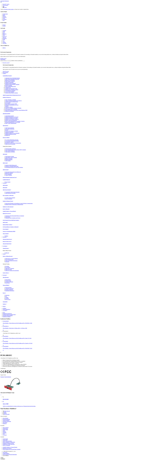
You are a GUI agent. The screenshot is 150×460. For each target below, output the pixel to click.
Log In (8, 4)
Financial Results (8, 287)
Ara (3, 6)
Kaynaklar (7, 266)
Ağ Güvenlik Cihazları (9, 141)
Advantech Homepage (4, 0)
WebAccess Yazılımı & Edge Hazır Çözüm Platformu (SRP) (16, 110)
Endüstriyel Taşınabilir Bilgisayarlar (11, 166)
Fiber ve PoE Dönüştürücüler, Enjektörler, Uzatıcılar (14, 121)
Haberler (4, 431)
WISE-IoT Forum (8, 269)
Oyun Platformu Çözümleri (10, 90)
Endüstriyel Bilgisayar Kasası (10, 134)
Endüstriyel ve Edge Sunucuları (8, 206)
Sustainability (5, 301)
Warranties (7, 261)
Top (2, 457)
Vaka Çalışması (5, 427)
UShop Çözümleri (8, 175)
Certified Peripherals (6, 179)
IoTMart (4, 308)
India (4, 32)
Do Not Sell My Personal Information (10, 454)
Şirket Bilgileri (8, 279)
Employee (5, 423)
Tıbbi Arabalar (8, 160)
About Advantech (5, 277)
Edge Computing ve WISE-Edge (8, 195)
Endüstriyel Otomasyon (7, 97)
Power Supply (7, 181)
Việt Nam (4, 43)
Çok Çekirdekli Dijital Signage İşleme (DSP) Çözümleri (15, 149)
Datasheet (2, 376)
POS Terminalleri (8, 174)
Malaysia (4, 37)
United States (5, 13)
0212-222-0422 (6, 414)
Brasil (4, 14)
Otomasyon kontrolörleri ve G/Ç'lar (11, 104)
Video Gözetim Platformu (10, 150)
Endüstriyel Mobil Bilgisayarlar (11, 165)
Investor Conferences (9, 289)
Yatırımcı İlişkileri (6, 285)
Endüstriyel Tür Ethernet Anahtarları (12, 119)
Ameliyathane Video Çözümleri (11, 157)
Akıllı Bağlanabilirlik (6, 113)
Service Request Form (9, 259)
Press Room (7, 282)
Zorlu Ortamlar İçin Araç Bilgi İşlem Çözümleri (11, 220)
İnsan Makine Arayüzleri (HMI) (11, 103)
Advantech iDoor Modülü (7, 315)
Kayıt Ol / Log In (6, 62)
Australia (4, 30)
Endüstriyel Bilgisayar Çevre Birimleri (12, 133)
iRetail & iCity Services (7, 213)
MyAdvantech (5, 5)
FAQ (4, 433)
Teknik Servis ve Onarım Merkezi (11, 258)
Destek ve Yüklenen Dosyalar (8, 256)
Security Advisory (6, 272)
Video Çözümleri (5, 233)
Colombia (4, 19)
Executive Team (8, 280)
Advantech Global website (9, 9)
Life (6, 296)
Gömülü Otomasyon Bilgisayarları (11, 101)
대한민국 (5, 36)
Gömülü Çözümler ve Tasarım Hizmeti (9, 211)
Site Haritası (5, 452)
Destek (4, 253)
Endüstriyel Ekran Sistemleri (10, 83)
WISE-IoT (7, 252)
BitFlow (6, 235)
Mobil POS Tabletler (9, 173)
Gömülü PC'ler (8, 87)
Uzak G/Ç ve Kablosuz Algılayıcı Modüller (13, 108)
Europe (4, 24)
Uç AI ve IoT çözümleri (9, 91)
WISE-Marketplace (6, 309)
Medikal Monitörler (8, 159)
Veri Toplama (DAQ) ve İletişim (11, 109)
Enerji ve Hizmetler (6, 445)
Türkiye (5, 7)
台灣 (4, 39)
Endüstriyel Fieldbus (6, 316)
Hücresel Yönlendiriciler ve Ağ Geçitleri (12, 122)
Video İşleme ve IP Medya (10, 151)
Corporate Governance (9, 288)
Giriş (4, 312)
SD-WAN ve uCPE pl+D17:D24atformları (13, 142)
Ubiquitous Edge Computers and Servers (12, 217)
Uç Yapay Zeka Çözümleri (10, 197)
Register (2, 58)
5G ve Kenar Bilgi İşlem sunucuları (11, 139)
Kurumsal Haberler (6, 419)
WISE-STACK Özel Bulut (10, 144)
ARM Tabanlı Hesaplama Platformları (12, 79)
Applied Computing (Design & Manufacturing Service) (12, 95)
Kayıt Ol (4, 4)
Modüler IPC (7, 135)
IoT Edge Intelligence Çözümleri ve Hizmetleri (10, 226)
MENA (4, 47)
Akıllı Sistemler (5, 125)
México (4, 16)
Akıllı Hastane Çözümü (9, 156)
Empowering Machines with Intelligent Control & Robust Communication (19, 203)
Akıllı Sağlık (5, 154)
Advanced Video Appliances (10, 148)
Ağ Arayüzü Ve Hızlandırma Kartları (12, 140)
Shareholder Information (9, 290)
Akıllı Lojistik (5, 222)
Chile (4, 18)
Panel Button (2, 59)
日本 (4, 34)
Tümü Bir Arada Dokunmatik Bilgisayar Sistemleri (14, 215)
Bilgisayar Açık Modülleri (10, 80)
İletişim (4, 306)
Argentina (5, 17)
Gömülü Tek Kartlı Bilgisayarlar (11, 88)
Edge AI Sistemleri (8, 198)
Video (4, 430)
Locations (7, 298)
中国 (4, 31)
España (4, 25)
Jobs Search (5, 422)
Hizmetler (4, 236)
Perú (4, 20)
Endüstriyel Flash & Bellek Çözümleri (12, 84)
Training (6, 297)
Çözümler (4, 183)
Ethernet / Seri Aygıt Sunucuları (11, 120)
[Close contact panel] (0, 394)
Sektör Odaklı (5, 429)
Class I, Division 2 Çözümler (10, 99)
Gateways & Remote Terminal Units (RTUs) (13, 100)
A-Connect (5, 310)
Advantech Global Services (7, 239)
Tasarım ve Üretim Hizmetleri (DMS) (9, 231)
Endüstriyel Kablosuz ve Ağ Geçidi (11, 116)
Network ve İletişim (6, 137)
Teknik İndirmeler (7, 376)
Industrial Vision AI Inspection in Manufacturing (14, 204)
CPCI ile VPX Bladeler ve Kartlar (11, 131)
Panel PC (7, 105)
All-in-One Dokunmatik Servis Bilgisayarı (13, 171)
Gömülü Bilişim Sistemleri (7, 75)
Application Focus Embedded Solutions (12, 78)
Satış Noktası (7, 216)
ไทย (3, 40)
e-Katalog (4, 432)
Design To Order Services (7, 241)
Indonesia (4, 33)
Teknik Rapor (5, 428)
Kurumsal (4, 275)
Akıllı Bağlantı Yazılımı (9, 115)
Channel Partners (6, 248)
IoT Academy (7, 267)
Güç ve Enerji (7, 102)
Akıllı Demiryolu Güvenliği (10, 193)
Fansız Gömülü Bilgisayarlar (10, 86)
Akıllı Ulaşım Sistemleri (9, 127)
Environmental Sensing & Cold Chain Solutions (14, 167)
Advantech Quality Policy (7, 243)
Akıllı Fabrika (5, 185)
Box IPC (6, 129)
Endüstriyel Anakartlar (9, 82)
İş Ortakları (5, 246)
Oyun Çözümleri (5, 229)
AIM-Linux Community (9, 268)
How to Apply (7, 299)
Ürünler (4, 73)
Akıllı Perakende (5, 169)
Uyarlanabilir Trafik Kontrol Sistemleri (12, 192)
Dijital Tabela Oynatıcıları (10, 81)
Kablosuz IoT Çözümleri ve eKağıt (11, 89)
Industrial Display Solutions (7, 224)
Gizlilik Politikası (6, 453)
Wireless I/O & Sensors (9, 111)
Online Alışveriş (7, 411)
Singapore (5, 38)
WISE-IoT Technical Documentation (12, 270)
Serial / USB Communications (10, 123)
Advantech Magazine (9, 281)
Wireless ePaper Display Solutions (11, 92)
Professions (7, 295)
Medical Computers (8, 158)
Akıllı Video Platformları (9, 128)
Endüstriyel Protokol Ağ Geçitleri (11, 118)
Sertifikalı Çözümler (9, 107)
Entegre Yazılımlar (8, 85)
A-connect (5, 434)
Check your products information (11, 260)
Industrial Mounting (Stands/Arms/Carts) (9, 177)
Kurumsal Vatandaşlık (7, 421)
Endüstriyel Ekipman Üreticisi (8, 201)
